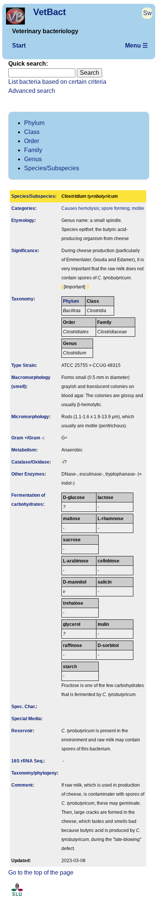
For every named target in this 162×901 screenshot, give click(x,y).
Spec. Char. (23, 706)
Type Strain (23, 365)
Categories (23, 208)
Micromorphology (30, 416)
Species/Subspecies (51, 168)
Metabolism (23, 450)
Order (31, 141)
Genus (33, 159)
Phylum (34, 123)
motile (138, 208)
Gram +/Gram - (27, 438)
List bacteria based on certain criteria (57, 82)
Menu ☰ (136, 45)
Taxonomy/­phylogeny (34, 773)
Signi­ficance (24, 250)
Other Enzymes (27, 474)
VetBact (49, 12)
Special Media (26, 718)
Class (32, 132)
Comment (21, 785)
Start (19, 45)
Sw (147, 13)
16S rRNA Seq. (27, 761)
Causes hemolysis (80, 208)
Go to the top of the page (40, 872)
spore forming (115, 208)
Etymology (22, 220)
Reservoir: (22, 731)
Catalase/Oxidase (30, 462)
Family (33, 150)
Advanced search (31, 91)
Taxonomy (22, 299)
